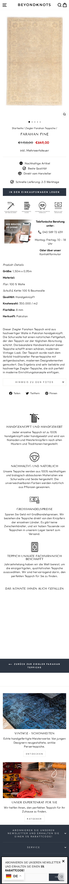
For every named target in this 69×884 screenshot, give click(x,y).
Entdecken (34, 754)
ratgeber (34, 819)
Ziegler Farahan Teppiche (40, 128)
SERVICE (33, 847)
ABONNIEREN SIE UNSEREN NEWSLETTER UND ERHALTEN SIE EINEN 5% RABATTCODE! (34, 833)
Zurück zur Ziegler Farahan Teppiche (36, 666)
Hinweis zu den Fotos (34, 382)
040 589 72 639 (52, 232)
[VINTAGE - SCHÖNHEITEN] (34, 711)
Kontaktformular (50, 254)
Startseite (17, 128)
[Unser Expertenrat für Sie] (34, 780)
